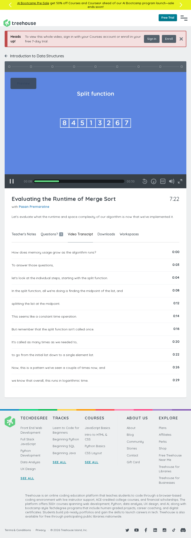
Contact (132, 455)
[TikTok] (174, 530)
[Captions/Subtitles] (162, 181)
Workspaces (129, 234)
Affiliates (165, 434)
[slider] (79, 181)
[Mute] (171, 181)
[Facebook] (146, 530)
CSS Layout (93, 453)
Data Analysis (30, 462)
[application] (95, 130)
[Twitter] (127, 530)
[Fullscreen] (180, 181)
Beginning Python (66, 439)
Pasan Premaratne (34, 207)
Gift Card (133, 462)
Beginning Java (64, 453)
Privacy (41, 530)
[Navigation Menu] (184, 17)
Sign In (151, 39)
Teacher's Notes (24, 234)
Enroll (169, 39)
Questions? (51, 234)
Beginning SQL (64, 446)
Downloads (106, 234)
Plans (162, 428)
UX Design (28, 469)
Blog (130, 434)
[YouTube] (136, 530)
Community (135, 441)
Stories (132, 448)
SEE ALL (27, 478)
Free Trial (167, 17)
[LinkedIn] (155, 530)
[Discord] (183, 530)
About (131, 428)
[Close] (179, 39)
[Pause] (12, 181)
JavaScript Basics (97, 428)
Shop (163, 448)
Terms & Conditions (18, 530)
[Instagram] (164, 530)
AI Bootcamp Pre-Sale (33, 3)
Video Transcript (80, 234)
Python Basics (95, 446)
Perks (163, 441)
